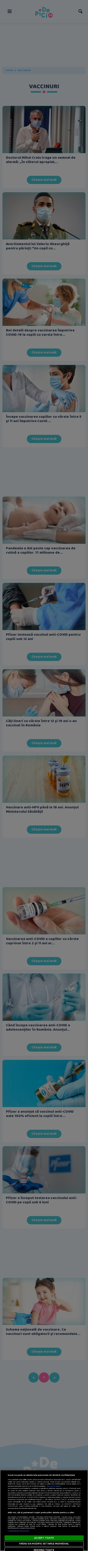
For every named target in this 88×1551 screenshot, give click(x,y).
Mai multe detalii (54, 1486)
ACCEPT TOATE (44, 1537)
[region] (44, 1510)
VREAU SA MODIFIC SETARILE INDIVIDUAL (44, 1543)
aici (43, 1499)
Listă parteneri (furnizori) (18, 1531)
